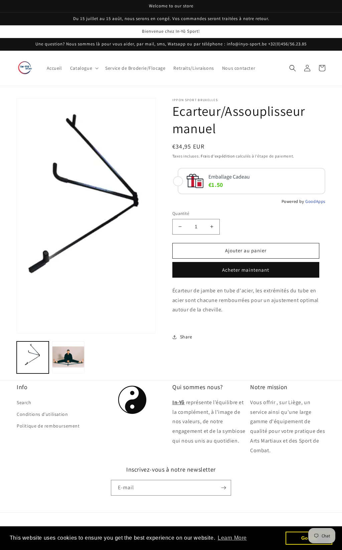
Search (24, 402)
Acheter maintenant (245, 270)
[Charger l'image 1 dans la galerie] (33, 357)
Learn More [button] (232, 538)
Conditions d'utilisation (42, 414)
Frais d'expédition (218, 156)
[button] (83, 68)
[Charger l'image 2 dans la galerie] (68, 357)
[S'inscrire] (223, 488)
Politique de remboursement (48, 426)
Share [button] (186, 337)
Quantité (180, 213)
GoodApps (315, 201)
